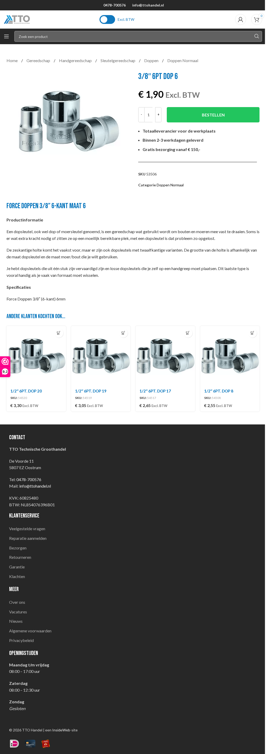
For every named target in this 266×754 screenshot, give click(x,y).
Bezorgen (17, 547)
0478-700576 (114, 5)
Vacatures (18, 611)
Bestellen (213, 114)
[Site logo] (17, 18)
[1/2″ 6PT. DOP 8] (230, 355)
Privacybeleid (21, 640)
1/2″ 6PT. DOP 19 (91, 391)
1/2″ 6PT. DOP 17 (155, 391)
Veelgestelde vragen (27, 528)
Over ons (17, 602)
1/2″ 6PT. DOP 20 (26, 391)
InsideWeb (61, 730)
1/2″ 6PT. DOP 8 (218, 391)
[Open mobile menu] (6, 36)
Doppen (151, 60)
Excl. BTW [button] (126, 19)
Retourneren (20, 557)
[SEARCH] (256, 36)
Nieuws (16, 621)
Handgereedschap (75, 60)
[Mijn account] (240, 19)
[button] (58, 333)
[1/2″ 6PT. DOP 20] (36, 355)
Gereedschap (38, 60)
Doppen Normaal (182, 60)
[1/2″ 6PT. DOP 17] (165, 355)
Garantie (17, 566)
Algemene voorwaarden (30, 630)
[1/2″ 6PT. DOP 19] (101, 355)
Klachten (17, 576)
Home (12, 60)
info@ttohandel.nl (148, 5)
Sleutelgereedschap (118, 60)
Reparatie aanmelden (27, 538)
